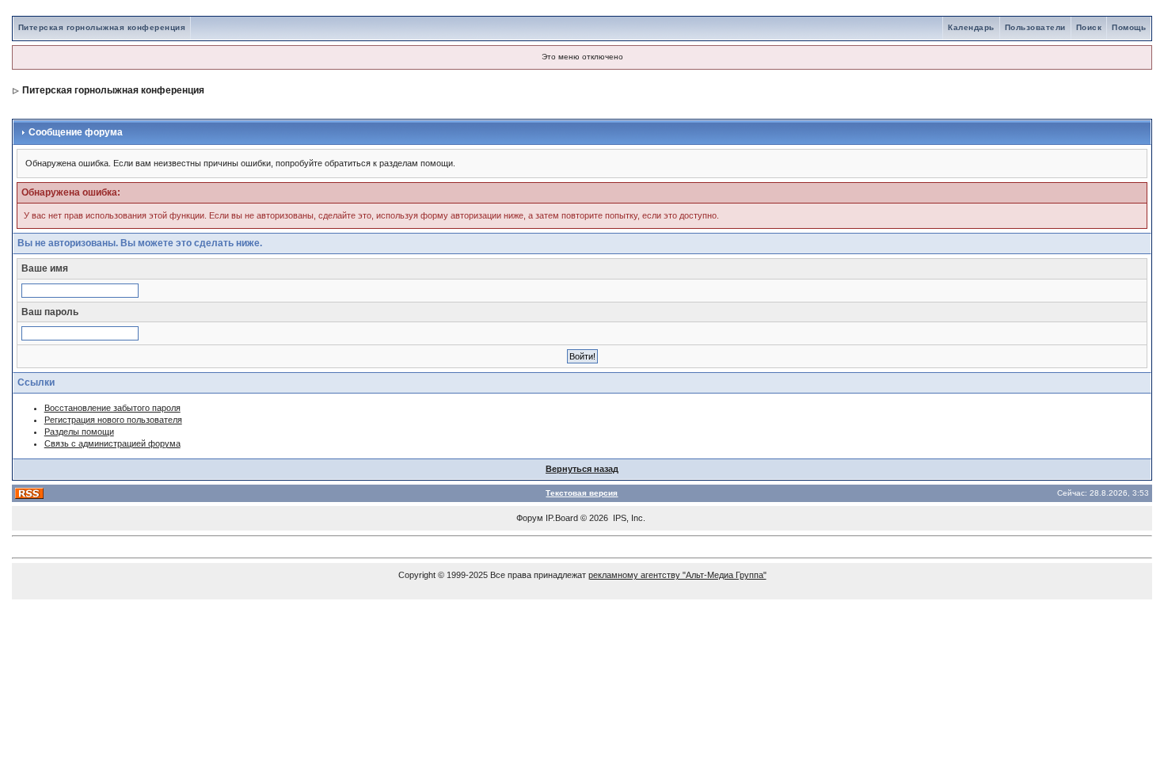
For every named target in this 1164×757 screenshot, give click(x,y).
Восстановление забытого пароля (112, 408)
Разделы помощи (79, 431)
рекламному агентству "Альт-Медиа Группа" (677, 575)
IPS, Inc (628, 518)
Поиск (1089, 27)
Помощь (1129, 27)
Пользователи (1035, 27)
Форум (529, 518)
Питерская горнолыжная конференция (102, 27)
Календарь (971, 27)
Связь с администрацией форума (112, 443)
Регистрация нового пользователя (113, 419)
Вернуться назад (582, 469)
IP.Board (562, 518)
